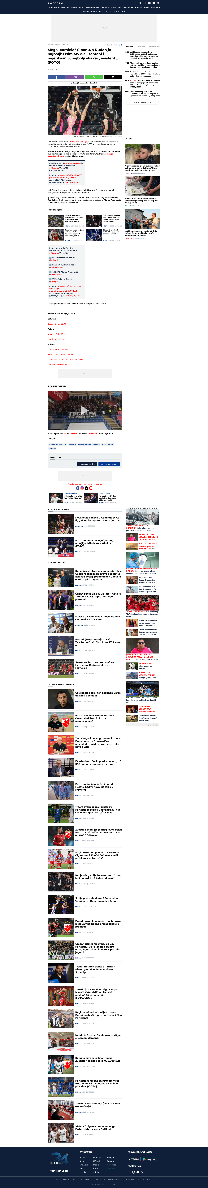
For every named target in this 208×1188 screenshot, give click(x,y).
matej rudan (107, 445)
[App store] (134, 1159)
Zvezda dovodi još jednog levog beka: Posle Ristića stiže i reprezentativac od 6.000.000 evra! (98, 832)
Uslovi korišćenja (132, 1179)
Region (110, 1161)
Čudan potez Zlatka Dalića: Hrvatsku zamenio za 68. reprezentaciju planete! (98, 597)
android (73, 433)
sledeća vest (104, 494)
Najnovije (53, 7)
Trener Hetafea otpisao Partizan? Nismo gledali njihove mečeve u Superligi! (96, 969)
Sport (82, 7)
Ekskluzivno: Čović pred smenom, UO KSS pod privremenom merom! (98, 763)
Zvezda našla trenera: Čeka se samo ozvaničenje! (97, 1105)
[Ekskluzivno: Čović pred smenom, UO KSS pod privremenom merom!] (61, 767)
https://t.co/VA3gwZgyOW (70, 175)
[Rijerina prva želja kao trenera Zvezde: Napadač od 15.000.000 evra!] (61, 1064)
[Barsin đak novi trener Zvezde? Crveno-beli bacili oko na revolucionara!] (61, 722)
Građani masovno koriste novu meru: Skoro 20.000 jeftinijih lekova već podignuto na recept (145, 74)
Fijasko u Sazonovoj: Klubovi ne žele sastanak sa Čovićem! (97, 618)
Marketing (89, 1179)
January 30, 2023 (73, 182)
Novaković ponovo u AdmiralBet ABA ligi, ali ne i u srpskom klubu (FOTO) (98, 519)
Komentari (154, 46)
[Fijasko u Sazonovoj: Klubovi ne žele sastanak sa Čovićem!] (61, 623)
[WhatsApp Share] (94, 77)
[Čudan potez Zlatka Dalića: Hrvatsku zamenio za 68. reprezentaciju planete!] (61, 600)
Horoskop (155, 7)
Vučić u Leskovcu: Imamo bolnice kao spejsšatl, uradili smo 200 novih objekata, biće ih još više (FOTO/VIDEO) (145, 84)
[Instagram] (149, 3)
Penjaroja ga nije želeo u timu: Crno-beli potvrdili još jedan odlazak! (97, 877)
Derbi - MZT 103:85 (56, 339)
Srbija (147, 7)
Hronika (105, 7)
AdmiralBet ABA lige (77, 141)
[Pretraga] (140, 3)
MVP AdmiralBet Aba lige (89, 445)
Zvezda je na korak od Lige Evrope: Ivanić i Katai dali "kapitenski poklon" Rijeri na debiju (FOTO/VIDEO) (96, 994)
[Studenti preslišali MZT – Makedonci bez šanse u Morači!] (94, 235)
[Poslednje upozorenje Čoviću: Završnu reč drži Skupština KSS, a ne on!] (61, 646)
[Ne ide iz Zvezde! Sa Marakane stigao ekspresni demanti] (61, 1041)
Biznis (130, 7)
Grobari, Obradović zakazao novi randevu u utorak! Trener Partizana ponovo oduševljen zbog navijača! (74, 218)
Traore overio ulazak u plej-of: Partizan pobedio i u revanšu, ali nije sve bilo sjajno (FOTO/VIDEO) (98, 810)
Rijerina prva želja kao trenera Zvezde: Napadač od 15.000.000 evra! (98, 1059)
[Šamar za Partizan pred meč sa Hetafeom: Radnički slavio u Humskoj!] (61, 668)
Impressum (77, 1179)
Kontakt (66, 1179)
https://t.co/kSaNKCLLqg (69, 286)
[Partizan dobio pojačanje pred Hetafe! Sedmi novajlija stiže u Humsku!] (61, 790)
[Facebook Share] (57, 77)
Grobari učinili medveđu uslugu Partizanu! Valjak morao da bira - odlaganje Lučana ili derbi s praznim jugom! (97, 948)
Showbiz (90, 7)
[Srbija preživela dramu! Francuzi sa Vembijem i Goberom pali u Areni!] (61, 904)
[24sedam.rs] (55, 3)
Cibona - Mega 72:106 (57, 349)
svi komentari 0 (87, 464)
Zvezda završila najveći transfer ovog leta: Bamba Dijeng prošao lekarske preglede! (98, 924)
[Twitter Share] (113, 77)
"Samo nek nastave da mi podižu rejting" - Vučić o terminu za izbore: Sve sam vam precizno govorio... (145, 65)
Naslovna (51, 45)
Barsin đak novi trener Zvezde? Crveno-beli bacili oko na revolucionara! (94, 718)
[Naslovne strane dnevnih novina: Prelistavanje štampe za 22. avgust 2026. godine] (142, 186)
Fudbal (86, 11)
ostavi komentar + (109, 464)
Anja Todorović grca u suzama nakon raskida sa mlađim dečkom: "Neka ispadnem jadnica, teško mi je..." (142, 168)
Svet (98, 7)
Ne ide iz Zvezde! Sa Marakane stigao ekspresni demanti (98, 1037)
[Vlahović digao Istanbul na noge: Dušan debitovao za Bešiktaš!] (61, 1133)
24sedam (93, 433)
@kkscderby (56, 267)
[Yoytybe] (153, 3)
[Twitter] (158, 3)
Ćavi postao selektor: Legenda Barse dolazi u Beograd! (98, 694)
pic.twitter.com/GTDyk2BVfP (62, 177)
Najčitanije (142, 46)
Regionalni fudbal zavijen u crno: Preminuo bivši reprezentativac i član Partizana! (98, 1015)
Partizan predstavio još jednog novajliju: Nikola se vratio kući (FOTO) (94, 543)
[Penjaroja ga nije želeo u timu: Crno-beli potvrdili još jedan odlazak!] (61, 881)
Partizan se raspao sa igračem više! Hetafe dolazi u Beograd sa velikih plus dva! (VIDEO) (97, 1084)
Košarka (94, 11)
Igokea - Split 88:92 (57, 334)
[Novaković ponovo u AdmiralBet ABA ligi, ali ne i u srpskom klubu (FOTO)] (61, 524)
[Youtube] (90, 488)
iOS (65, 433)
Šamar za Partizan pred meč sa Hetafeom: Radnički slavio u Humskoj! (94, 665)
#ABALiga (54, 168)
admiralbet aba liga (57, 445)
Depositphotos (148, 1179)
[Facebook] (145, 3)
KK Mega (52, 448)
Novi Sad (111, 1168)
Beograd (111, 1157)
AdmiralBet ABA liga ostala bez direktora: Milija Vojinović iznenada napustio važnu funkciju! (107, 498)
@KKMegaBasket (72, 163)
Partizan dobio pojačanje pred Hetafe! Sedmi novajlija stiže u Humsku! (94, 787)
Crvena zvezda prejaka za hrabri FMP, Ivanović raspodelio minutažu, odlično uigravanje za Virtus (74, 233)
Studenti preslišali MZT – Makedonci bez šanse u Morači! (112, 232)
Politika (74, 7)
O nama (57, 1179)
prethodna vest (71, 494)
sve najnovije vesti (142, 102)
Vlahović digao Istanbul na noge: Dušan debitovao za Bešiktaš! (95, 1128)
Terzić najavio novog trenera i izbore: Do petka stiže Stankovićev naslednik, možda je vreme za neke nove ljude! (98, 742)
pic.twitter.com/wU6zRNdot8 (63, 291)
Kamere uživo (64, 7)
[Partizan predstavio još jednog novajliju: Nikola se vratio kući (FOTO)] (61, 547)
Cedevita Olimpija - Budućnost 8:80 (65, 359)
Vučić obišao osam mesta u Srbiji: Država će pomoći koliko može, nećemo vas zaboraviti (141, 233)
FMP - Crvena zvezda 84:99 (60, 354)
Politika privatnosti (115, 1179)
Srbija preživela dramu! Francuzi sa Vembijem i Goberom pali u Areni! (97, 900)
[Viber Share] (75, 77)
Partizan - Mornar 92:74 (58, 364)
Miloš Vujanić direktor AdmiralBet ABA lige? (73, 497)
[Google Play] (149, 1159)
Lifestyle (122, 7)
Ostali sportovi (119, 11)
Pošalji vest (100, 1179)
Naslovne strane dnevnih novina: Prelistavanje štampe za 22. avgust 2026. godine (141, 200)
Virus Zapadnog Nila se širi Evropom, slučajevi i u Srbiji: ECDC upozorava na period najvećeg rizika (145, 94)
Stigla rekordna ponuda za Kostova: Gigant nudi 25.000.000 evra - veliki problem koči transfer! (97, 855)
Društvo (113, 7)
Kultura (138, 7)
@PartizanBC (56, 274)
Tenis (101, 11)
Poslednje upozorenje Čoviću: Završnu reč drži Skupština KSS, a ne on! (97, 642)
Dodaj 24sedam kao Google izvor (86, 83)
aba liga (72, 445)
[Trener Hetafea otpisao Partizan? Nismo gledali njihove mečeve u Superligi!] (61, 973)
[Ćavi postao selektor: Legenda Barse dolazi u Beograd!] (61, 699)
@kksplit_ (54, 260)
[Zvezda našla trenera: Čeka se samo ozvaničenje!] (61, 1110)
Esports (108, 11)
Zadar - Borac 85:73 (57, 324)
